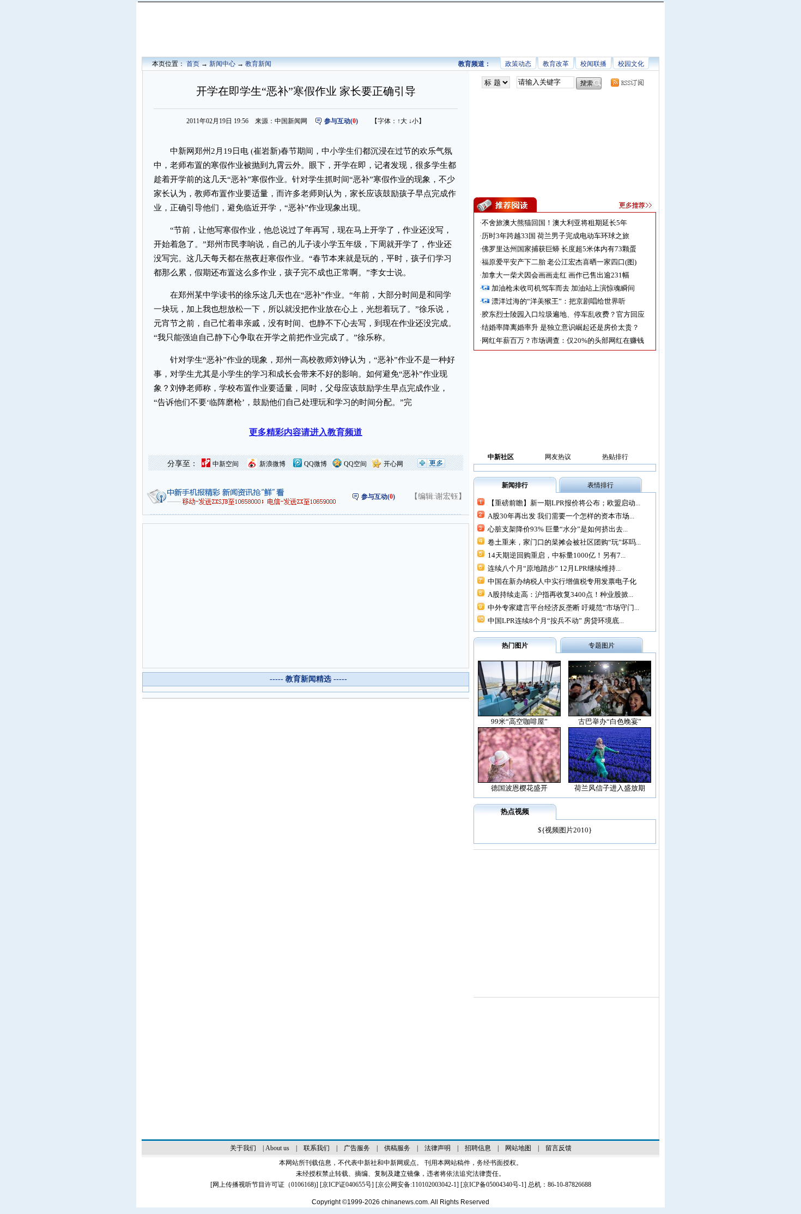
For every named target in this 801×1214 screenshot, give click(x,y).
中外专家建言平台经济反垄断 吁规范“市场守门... (563, 607)
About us (277, 1148)
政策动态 (518, 64)
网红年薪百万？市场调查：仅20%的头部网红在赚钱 (563, 340)
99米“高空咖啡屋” (519, 721)
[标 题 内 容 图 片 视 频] (496, 82)
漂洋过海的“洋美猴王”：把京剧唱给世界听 (558, 301)
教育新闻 (258, 64)
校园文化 (631, 64)
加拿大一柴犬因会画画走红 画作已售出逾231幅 (555, 275)
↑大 (402, 121)
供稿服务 (397, 1148)
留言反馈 (558, 1148)
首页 (192, 64)
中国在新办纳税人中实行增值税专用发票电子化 (562, 581)
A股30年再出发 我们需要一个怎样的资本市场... (561, 516)
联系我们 (317, 1148)
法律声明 (437, 1148)
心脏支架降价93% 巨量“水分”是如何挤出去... (558, 529)
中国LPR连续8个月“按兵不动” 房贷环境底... (556, 621)
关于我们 (243, 1148)
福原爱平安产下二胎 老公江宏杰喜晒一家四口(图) (559, 262)
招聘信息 (478, 1148)
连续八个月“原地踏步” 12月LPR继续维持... (554, 568)
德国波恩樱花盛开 (519, 788)
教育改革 (556, 64)
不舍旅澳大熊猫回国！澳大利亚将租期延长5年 (554, 223)
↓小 (413, 121)
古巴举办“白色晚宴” (609, 721)
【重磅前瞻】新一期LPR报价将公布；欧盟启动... (564, 503)
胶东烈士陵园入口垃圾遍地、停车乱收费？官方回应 (563, 314)
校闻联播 (593, 64)
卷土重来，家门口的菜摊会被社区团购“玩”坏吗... (564, 542)
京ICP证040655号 (347, 1184)
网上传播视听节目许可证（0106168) (264, 1184)
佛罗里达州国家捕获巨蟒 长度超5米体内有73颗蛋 (559, 249)
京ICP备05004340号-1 (493, 1184)
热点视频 (515, 811)
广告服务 (357, 1148)
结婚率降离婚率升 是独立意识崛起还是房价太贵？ (560, 327)
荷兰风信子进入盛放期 (609, 788)
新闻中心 (222, 64)
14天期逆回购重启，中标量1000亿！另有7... (557, 555)
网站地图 (518, 1148)
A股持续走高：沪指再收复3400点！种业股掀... (560, 594)
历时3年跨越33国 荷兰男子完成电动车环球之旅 (555, 236)
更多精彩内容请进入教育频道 (305, 432)
